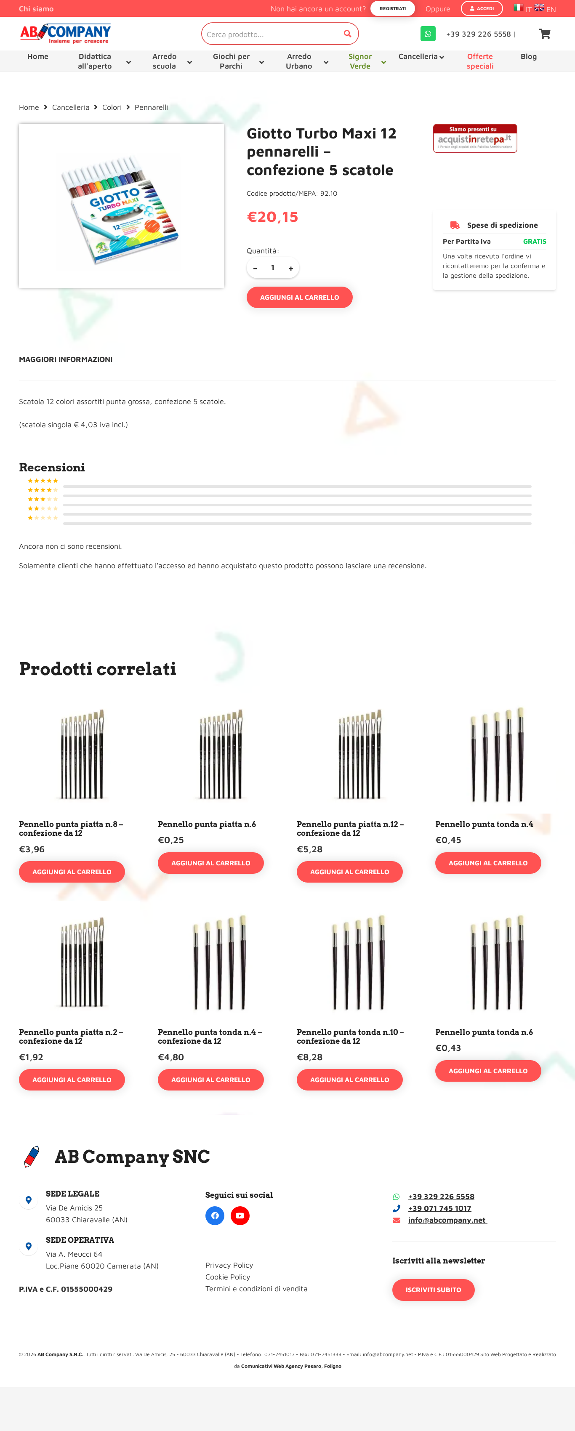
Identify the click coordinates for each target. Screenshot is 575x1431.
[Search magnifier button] (347, 33)
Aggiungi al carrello (299, 297)
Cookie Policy (227, 1276)
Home (29, 107)
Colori (112, 107)
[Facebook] (214, 1215)
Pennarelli (151, 107)
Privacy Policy (229, 1265)
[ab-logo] (65, 33)
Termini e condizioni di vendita (256, 1288)
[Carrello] (545, 34)
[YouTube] (240, 1215)
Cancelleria (71, 107)
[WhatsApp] (428, 33)
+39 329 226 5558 (441, 1196)
